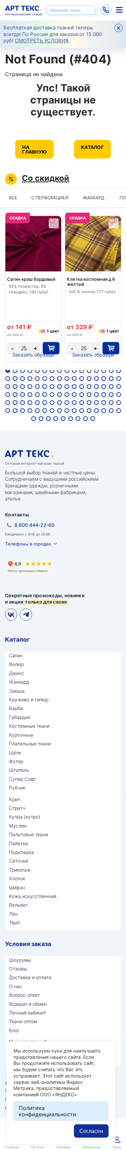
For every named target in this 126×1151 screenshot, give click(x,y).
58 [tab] (74, 394)
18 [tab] (15, 378)
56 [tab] (59, 394)
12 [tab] (89, 370)
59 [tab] (81, 394)
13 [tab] (96, 370)
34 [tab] (15, 386)
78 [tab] (103, 402)
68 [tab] (30, 402)
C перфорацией (50, 197)
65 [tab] (7, 402)
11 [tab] (81, 370)
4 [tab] (30, 370)
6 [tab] (44, 370)
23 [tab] (52, 378)
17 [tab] (7, 378)
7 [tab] (52, 370)
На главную (34, 149)
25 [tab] (67, 378)
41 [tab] (67, 386)
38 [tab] (44, 386)
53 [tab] (37, 394)
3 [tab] (22, 370)
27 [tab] (81, 378)
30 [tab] (103, 378)
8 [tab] (59, 370)
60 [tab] (89, 394)
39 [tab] (52, 386)
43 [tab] (81, 386)
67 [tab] (22, 402)
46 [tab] (103, 386)
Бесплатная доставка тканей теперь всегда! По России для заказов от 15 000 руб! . (52, 34)
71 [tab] (52, 402)
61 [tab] (96, 394)
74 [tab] (74, 402)
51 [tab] (22, 394)
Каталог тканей (118, 10)
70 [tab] (44, 402)
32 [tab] (118, 378)
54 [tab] (44, 394)
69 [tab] (37, 402)
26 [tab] (74, 378)
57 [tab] (67, 394)
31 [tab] (111, 378)
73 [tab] (67, 402)
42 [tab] (74, 386)
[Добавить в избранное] (52, 221)
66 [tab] (15, 402)
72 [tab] (59, 402)
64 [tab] (118, 394)
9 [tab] (67, 370)
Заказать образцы (33, 355)
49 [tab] (7, 394)
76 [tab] (89, 402)
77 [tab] (96, 402)
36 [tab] (30, 386)
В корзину (51, 348)
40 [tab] (59, 386)
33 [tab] (7, 386)
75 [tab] (81, 402)
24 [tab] (59, 378)
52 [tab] (30, 394)
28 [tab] (89, 378)
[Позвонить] (106, 10)
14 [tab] (103, 370)
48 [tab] (118, 386)
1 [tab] (7, 370)
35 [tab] (22, 386)
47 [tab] (111, 386)
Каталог (92, 147)
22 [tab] (44, 378)
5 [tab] (37, 370)
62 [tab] (103, 394)
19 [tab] (22, 378)
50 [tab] (15, 394)
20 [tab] (30, 378)
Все (13, 197)
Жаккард (93, 197)
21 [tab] (37, 378)
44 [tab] (89, 386)
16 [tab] (118, 370)
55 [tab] (52, 394)
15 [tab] (111, 370)
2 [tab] (15, 370)
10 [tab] (74, 370)
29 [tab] (96, 378)
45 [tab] (96, 386)
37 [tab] (37, 386)
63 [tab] (111, 394)
